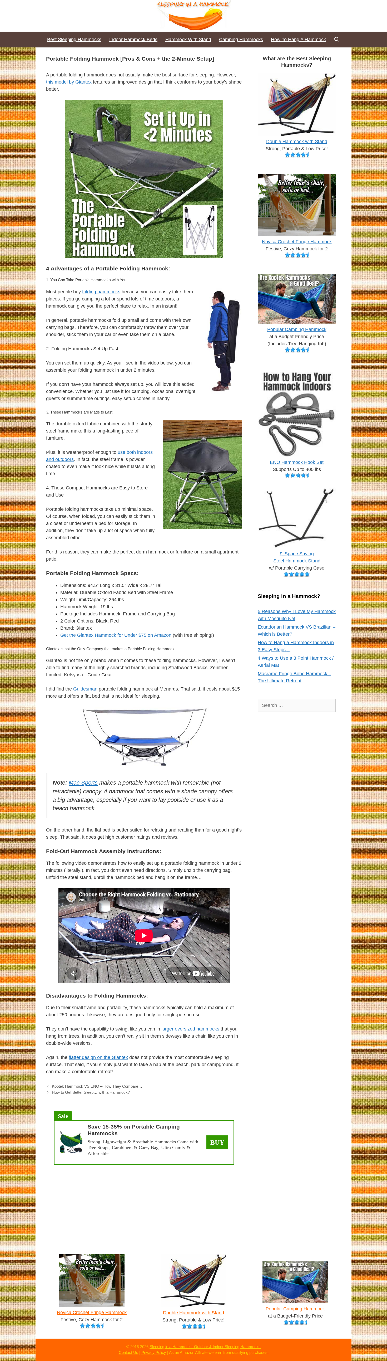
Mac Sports (83, 782)
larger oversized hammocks (190, 1029)
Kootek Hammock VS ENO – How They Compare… (97, 1086)
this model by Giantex (69, 82)
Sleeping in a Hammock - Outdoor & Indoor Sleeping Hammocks (205, 1346)
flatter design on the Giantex (98, 1057)
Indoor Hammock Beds (133, 39)
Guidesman (85, 689)
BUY (217, 1142)
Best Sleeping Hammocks (74, 39)
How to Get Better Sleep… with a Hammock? (91, 1092)
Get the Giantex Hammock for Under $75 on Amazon (115, 635)
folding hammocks (101, 291)
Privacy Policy (153, 1352)
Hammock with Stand (188, 39)
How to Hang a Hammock (298, 39)
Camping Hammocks (241, 39)
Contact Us (128, 1352)
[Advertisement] (144, 1207)
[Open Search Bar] (337, 39)
